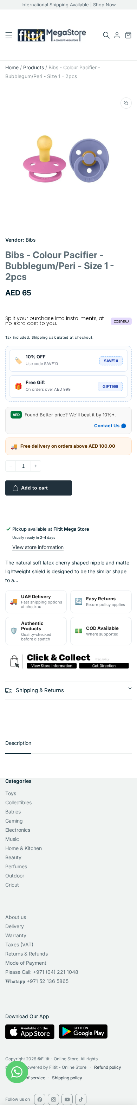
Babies (13, 812)
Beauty (13, 857)
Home (12, 67)
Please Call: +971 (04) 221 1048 (41, 972)
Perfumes (16, 866)
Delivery (14, 926)
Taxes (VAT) (19, 944)
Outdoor (14, 876)
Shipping (40, 337)
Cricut (12, 885)
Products (33, 67)
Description (18, 743)
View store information (38, 547)
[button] (106, 35)
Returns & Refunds (26, 954)
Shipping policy (67, 1077)
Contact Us (106, 425)
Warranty (15, 935)
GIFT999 (110, 386)
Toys (10, 793)
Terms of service (28, 1077)
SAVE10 (111, 361)
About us (15, 917)
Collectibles (18, 802)
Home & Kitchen (23, 848)
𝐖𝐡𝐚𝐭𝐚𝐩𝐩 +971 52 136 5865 (36, 981)
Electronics (17, 830)
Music (12, 839)
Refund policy (107, 1067)
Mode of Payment (25, 963)
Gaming (14, 821)
